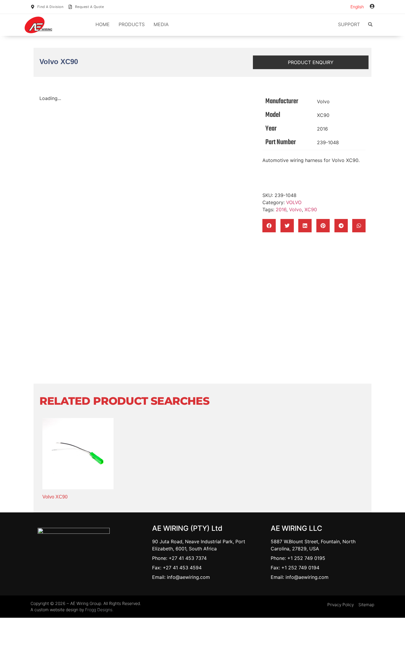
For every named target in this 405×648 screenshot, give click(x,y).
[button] (370, 24)
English (357, 6)
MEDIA (161, 24)
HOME (102, 24)
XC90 (323, 115)
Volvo (323, 101)
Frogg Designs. (99, 609)
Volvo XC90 (55, 496)
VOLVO (294, 202)
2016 (322, 129)
